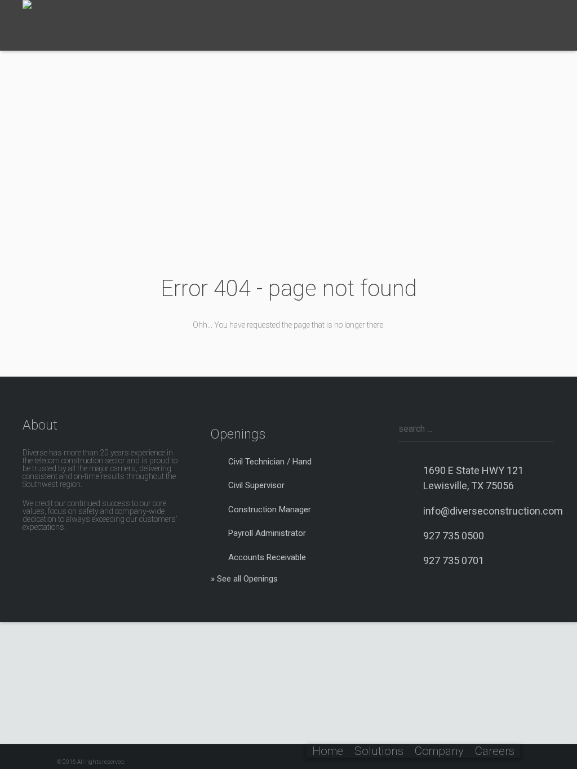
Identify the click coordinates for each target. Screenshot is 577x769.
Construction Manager (269, 509)
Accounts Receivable (267, 557)
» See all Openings (244, 579)
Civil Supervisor (256, 485)
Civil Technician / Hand (270, 462)
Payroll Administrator (267, 533)
